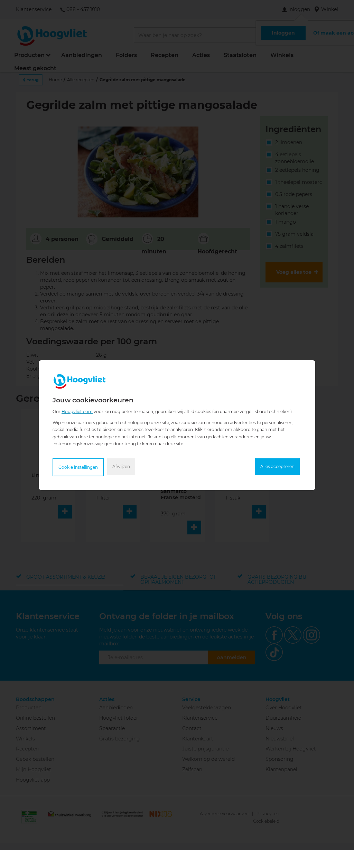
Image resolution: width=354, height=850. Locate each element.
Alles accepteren (277, 466)
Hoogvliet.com (77, 411)
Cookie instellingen (78, 467)
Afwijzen (121, 466)
